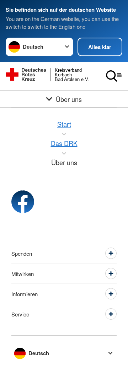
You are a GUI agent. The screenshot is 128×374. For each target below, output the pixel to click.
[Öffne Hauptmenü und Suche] (113, 76)
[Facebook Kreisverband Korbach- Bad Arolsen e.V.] (22, 201)
